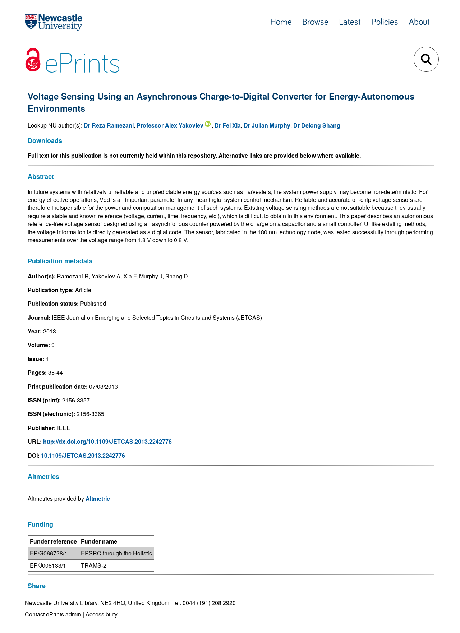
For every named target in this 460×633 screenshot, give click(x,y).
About (419, 22)
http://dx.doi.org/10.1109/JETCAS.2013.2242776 (107, 441)
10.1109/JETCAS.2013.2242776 (83, 455)
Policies (384, 22)
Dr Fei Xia (228, 125)
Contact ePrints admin (53, 614)
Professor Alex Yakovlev (170, 125)
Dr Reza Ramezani (109, 125)
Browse (315, 22)
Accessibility (102, 614)
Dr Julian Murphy (267, 125)
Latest (350, 22)
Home (281, 22)
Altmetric (98, 498)
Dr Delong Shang (316, 125)
